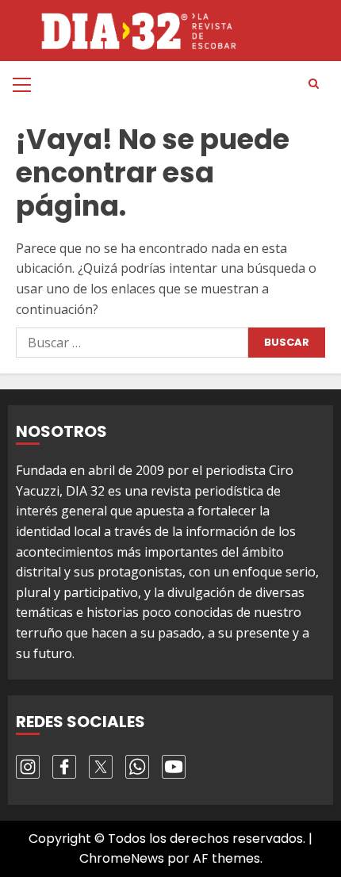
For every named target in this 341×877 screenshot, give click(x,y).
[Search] (313, 84)
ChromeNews (121, 858)
